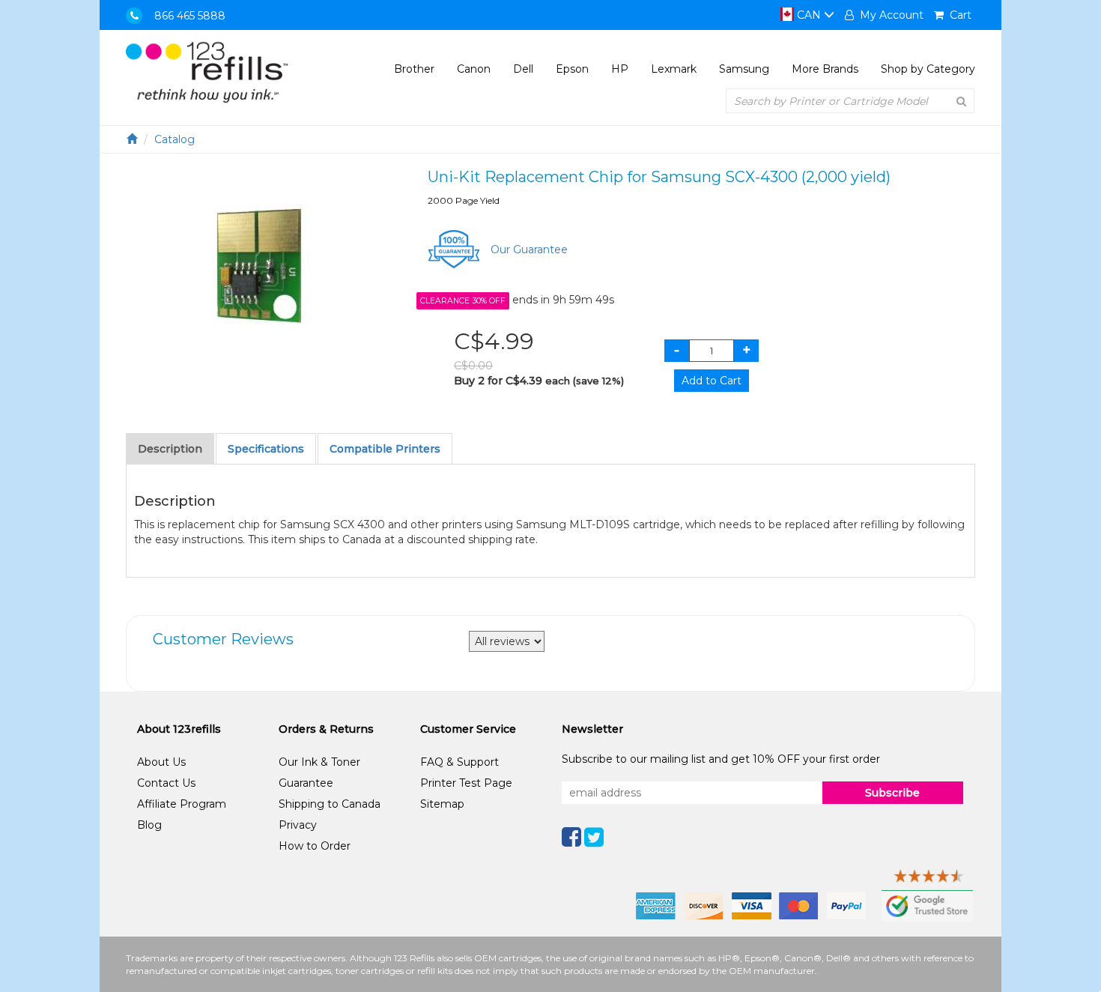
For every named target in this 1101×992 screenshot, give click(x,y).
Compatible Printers (385, 449)
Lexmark (674, 69)
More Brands (825, 69)
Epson (572, 69)
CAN (809, 15)
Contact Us (166, 783)
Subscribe (892, 792)
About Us (161, 762)
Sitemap (442, 804)
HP (619, 69)
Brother (414, 69)
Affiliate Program (181, 804)
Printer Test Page (466, 783)
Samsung (744, 69)
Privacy (298, 825)
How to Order (315, 846)
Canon (474, 69)
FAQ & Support (459, 762)
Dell (523, 69)
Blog (149, 825)
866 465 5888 (189, 15)
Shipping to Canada (329, 804)
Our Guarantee (529, 249)
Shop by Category (928, 69)
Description (170, 449)
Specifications (266, 449)
